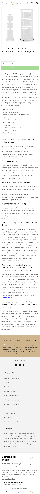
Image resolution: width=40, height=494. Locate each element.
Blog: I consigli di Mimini (11, 378)
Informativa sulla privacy (11, 400)
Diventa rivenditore (10, 391)
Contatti (6, 387)
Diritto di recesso (7, 298)
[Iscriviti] (36, 340)
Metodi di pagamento (10, 413)
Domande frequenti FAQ (11, 395)
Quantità (3, 60)
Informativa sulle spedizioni (12, 409)
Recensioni (7, 417)
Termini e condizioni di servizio (13, 422)
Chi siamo (7, 382)
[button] (2, 3)
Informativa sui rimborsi (11, 404)
